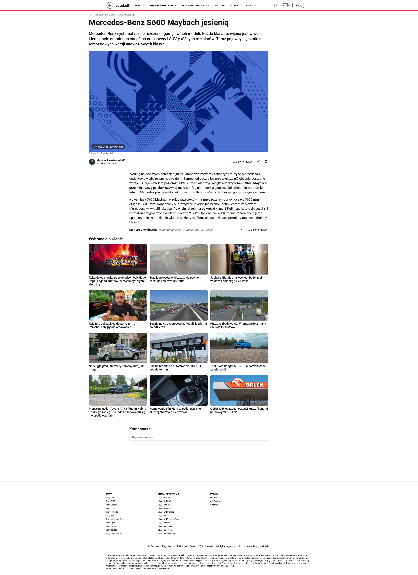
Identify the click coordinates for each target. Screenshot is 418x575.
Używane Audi (164, 497)
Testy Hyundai (112, 512)
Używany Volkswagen (167, 533)
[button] (285, 5)
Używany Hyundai (166, 512)
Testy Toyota (111, 530)
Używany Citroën (165, 505)
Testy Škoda (111, 526)
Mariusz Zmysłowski (109, 160)
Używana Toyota (165, 530)
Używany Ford (164, 508)
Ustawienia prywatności (255, 546)
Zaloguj (298, 5)
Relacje (251, 5)
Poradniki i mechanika (163, 5)
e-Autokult (214, 497)
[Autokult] (125, 5)
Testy (138, 5)
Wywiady (235, 5)
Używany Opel (164, 523)
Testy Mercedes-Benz (115, 519)
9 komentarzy (244, 161)
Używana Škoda (165, 526)
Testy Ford (110, 508)
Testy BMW (110, 501)
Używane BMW (164, 501)
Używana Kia (163, 515)
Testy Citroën (111, 505)
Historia (220, 5)
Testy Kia (110, 515)
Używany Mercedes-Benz (168, 519)
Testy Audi (110, 497)
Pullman (233, 209)
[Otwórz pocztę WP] (276, 5)
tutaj (167, 568)
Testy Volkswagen (114, 533)
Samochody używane (194, 5)
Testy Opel (110, 523)
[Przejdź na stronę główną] (109, 7)
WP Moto (214, 505)
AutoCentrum (216, 501)
